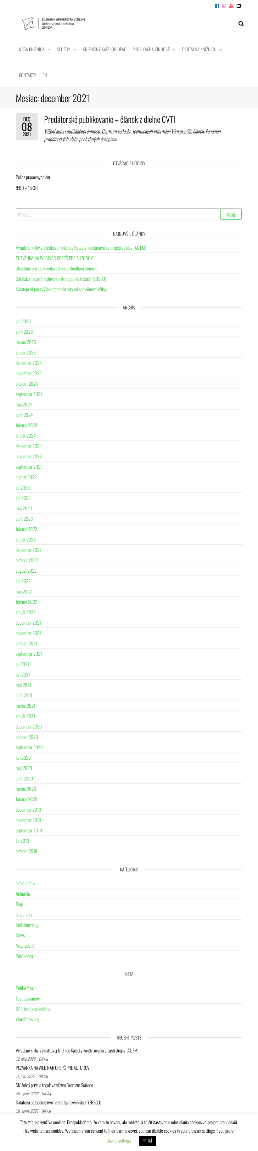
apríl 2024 (24, 414)
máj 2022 (24, 591)
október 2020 (27, 736)
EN (44, 74)
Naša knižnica (31, 49)
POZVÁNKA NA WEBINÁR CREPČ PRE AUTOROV (54, 257)
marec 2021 (25, 705)
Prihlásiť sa (24, 987)
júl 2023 (23, 487)
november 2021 (28, 632)
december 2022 (29, 549)
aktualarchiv (25, 883)
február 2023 (26, 528)
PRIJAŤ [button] (147, 1140)
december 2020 (29, 726)
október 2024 (27, 383)
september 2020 (29, 747)
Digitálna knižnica (199, 49)
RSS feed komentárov (33, 1008)
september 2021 (29, 653)
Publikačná (24, 955)
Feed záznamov (28, 998)
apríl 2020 (24, 778)
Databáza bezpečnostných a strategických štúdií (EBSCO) (61, 278)
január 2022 (26, 612)
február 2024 (26, 425)
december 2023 (29, 445)
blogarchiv (24, 914)
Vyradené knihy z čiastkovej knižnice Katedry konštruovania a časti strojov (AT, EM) (81, 247)
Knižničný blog (27, 924)
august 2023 (26, 476)
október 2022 (27, 560)
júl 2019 (22, 840)
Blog (19, 903)
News (20, 935)
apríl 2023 (24, 518)
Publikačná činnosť (151, 49)
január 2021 (25, 715)
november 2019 (28, 819)
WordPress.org (27, 1019)
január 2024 (26, 435)
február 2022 (26, 601)
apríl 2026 (24, 331)
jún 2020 (23, 757)
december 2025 (29, 362)
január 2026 (26, 352)
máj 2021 (23, 684)
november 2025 (29, 373)
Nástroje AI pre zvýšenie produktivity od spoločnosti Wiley (61, 289)
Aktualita (23, 893)
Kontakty (27, 74)
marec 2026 (26, 341)
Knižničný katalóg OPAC (104, 49)
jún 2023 (23, 497)
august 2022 (26, 570)
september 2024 (29, 393)
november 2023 (29, 456)
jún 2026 (23, 321)
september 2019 (29, 830)
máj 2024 (24, 404)
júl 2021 (22, 664)
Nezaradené (25, 945)
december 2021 (28, 622)
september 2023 (29, 466)
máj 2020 (24, 767)
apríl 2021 (24, 695)
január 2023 (26, 539)
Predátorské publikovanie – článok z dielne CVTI (109, 119)
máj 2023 (24, 508)
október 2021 (26, 643)
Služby (63, 49)
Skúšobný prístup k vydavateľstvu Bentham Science (57, 268)
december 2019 (28, 809)
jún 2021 (23, 674)
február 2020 (26, 799)
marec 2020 (26, 788)
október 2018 (26, 851)
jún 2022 (23, 580)
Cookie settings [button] (119, 1140)
